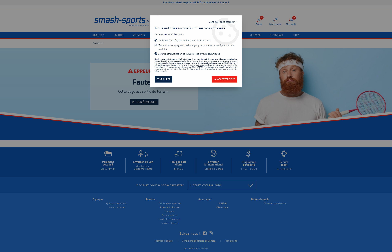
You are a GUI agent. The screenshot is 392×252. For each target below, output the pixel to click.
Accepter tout (226, 79)
